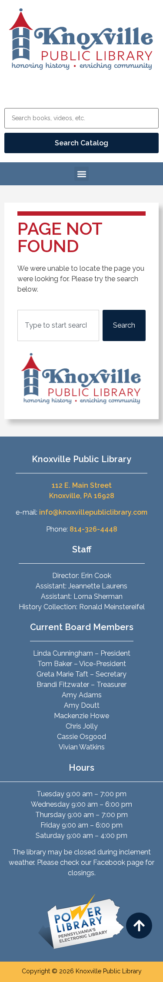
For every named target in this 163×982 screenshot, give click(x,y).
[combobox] (58, 325)
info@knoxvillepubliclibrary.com (93, 512)
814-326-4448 (93, 529)
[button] (81, 174)
